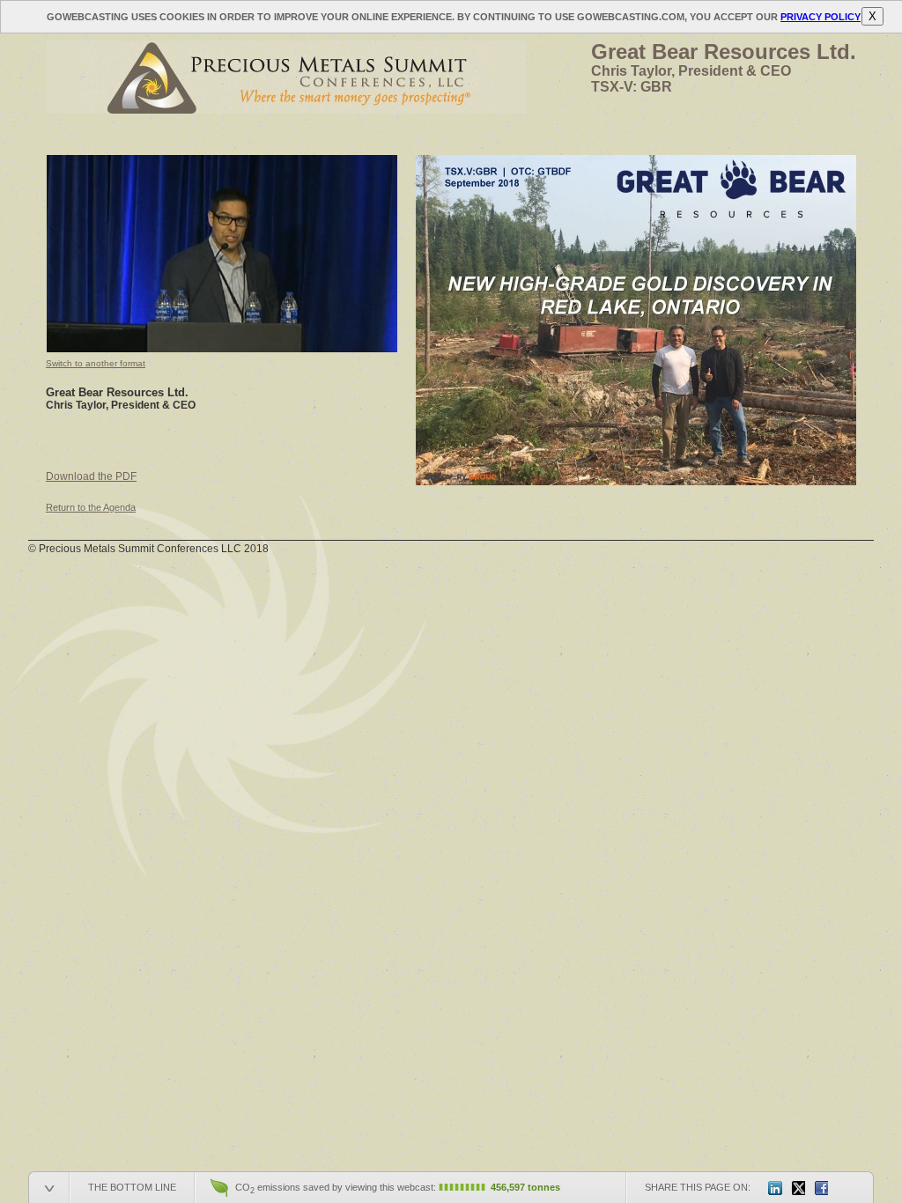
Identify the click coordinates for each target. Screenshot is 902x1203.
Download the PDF (91, 476)
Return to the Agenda (91, 507)
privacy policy (820, 16)
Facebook (821, 1188)
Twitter (798, 1188)
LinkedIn (775, 1188)
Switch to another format (95, 363)
